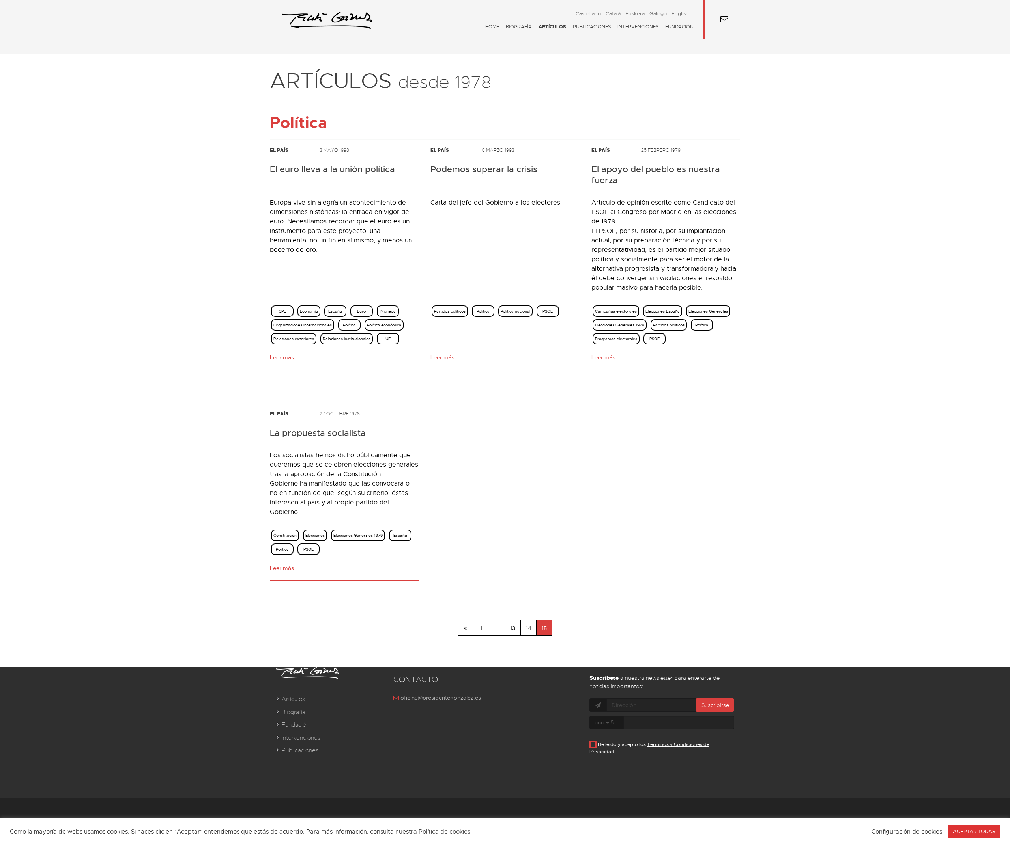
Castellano (588, 13)
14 (528, 628)
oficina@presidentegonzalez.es (440, 697)
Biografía (519, 27)
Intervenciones (637, 27)
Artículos (552, 27)
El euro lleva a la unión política (332, 169)
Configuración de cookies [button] (907, 831)
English (680, 13)
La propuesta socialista (318, 433)
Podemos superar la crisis (483, 169)
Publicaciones (592, 27)
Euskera (635, 13)
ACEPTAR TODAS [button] (974, 831)
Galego (658, 13)
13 (512, 628)
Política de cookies (444, 831)
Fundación (679, 27)
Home (492, 27)
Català (613, 13)
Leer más (282, 357)
